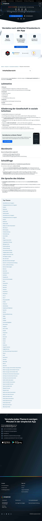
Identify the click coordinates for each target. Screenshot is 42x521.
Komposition (5, 283)
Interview (4, 359)
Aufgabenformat (6, 349)
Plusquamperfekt (6, 299)
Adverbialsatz (5, 306)
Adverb (4, 334)
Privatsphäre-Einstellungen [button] (5, 503)
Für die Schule (4, 487)
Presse (23, 487)
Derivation (5, 285)
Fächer (2, 66)
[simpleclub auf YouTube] (9, 514)
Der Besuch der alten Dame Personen (10, 375)
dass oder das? (6, 258)
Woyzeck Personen (6, 388)
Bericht (4, 363)
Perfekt (4, 301)
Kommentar (5, 357)
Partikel (4, 330)
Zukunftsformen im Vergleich (8, 203)
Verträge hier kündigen (20, 503)
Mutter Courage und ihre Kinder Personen (11, 369)
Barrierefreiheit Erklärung (34, 503)
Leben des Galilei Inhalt (7, 386)
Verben (4, 340)
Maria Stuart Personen (7, 404)
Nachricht (5, 365)
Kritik (4, 355)
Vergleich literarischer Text (8, 254)
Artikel (4, 343)
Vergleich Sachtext (6, 347)
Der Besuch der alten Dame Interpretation (11, 373)
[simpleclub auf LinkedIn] (6, 514)
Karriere (23, 485)
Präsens (4, 207)
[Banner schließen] (39, 6)
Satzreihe (4, 310)
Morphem (5, 287)
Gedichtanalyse (6, 213)
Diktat (4, 238)
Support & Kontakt (25, 489)
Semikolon (5, 275)
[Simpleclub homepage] (5, 4)
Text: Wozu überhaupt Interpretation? (10, 351)
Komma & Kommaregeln (7, 279)
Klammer (4, 268)
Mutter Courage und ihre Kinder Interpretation (12, 367)
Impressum (4, 500)
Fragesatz (5, 326)
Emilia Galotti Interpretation (8, 398)
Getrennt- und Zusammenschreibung (10, 262)
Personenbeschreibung (7, 250)
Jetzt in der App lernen (21, 46)
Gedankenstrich (6, 273)
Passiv (4, 281)
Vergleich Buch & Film (7, 240)
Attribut (4, 312)
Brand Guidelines (25, 491)
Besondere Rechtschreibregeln (9, 260)
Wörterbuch (5, 227)
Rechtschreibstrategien (7, 266)
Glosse (4, 353)
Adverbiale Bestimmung (7, 314)
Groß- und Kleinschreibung (8, 264)
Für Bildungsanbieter (6, 489)
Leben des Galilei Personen (8, 384)
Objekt (4, 316)
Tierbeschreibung (6, 248)
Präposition (5, 332)
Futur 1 (4, 297)
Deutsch (6, 66)
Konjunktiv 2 (5, 291)
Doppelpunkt (5, 277)
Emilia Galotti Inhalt (6, 402)
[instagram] (21, 19)
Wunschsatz (5, 324)
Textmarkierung (6, 233)
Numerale (5, 336)
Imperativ (5, 289)
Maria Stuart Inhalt (6, 406)
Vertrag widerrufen (4, 507)
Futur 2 (4, 295)
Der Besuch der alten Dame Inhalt (9, 378)
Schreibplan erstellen (7, 256)
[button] (38, 1)
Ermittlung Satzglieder (7, 322)
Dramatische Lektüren (14, 66)
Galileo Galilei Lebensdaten (8, 380)
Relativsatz (5, 209)
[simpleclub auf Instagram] (11, 514)
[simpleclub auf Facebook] (2, 514)
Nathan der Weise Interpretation (9, 392)
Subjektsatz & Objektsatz (7, 308)
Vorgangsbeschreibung (7, 242)
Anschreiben (5, 236)
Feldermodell (5, 211)
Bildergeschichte (6, 244)
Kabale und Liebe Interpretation (9, 225)
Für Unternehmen (5, 485)
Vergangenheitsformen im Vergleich (10, 205)
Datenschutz (18, 500)
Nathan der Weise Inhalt (7, 396)
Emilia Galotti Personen (7, 400)
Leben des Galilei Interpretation (9, 382)
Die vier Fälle (5, 328)
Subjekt (4, 318)
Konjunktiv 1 (5, 293)
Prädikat (4, 320)
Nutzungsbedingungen (33, 500)
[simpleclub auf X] (4, 514)
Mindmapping (5, 229)
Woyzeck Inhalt (6, 390)
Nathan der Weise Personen (8, 394)
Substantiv (5, 345)
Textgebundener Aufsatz (7, 252)
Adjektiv (4, 338)
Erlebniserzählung (6, 246)
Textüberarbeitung (6, 231)
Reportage (5, 361)
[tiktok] (18, 19)
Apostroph (5, 271)
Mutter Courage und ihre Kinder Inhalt (10, 371)
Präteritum (5, 303)
